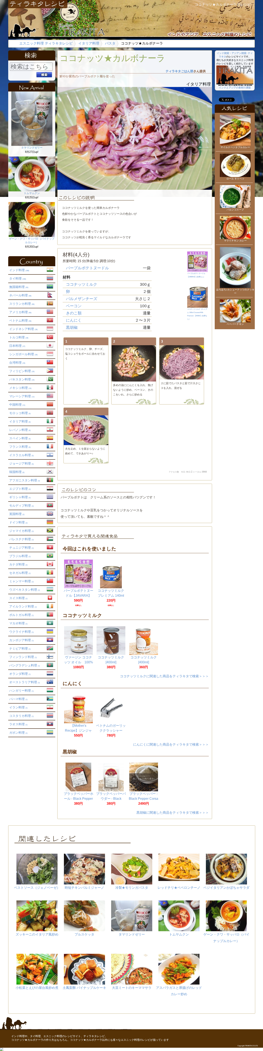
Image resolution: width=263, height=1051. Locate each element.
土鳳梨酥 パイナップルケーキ (84, 987)
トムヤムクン (32, 193)
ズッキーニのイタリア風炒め (37, 934)
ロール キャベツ (235, 178)
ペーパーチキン (235, 324)
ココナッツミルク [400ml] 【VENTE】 (111, 662)
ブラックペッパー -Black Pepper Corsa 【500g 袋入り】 (143, 798)
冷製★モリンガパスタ (131, 887)
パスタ (110, 43)
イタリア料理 (88, 43)
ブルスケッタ (84, 934)
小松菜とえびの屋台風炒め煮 (37, 987)
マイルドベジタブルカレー (235, 147)
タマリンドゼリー (32, 147)
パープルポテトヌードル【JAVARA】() (196, 275)
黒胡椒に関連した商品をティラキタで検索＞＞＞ (172, 812)
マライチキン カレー (235, 240)
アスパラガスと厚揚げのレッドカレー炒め (179, 991)
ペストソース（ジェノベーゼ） (37, 887)
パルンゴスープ (235, 209)
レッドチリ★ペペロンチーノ (179, 887)
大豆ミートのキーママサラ (131, 987)
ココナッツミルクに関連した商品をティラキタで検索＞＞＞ (164, 676)
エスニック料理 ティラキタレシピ (46, 43)
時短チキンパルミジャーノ (84, 887)
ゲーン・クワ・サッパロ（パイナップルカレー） (31, 240)
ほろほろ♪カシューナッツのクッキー (235, 291)
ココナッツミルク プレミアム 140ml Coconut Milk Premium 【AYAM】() (197, 314)
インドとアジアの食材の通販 (235, 87)
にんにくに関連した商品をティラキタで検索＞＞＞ (171, 744)
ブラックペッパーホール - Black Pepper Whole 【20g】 (78, 798)
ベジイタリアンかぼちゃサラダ (226, 887)
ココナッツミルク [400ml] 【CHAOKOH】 (143, 662)
